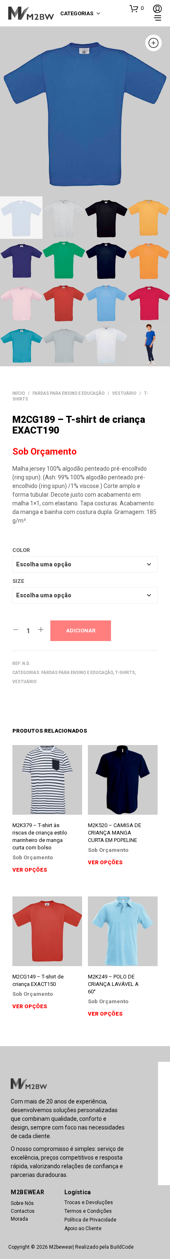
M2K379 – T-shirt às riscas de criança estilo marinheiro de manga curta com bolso (39, 836)
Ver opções (29, 870)
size (18, 581)
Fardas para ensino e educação (69, 393)
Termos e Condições (88, 1211)
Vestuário (124, 393)
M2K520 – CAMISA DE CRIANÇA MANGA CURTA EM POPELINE (114, 832)
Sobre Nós (22, 1203)
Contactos (23, 1211)
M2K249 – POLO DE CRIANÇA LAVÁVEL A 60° (113, 984)
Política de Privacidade (90, 1220)
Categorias (76, 13)
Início (18, 393)
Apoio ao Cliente (83, 1228)
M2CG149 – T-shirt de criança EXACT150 (38, 980)
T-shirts (125, 672)
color (21, 550)
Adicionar (80, 630)
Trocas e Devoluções (88, 1202)
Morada (19, 1219)
